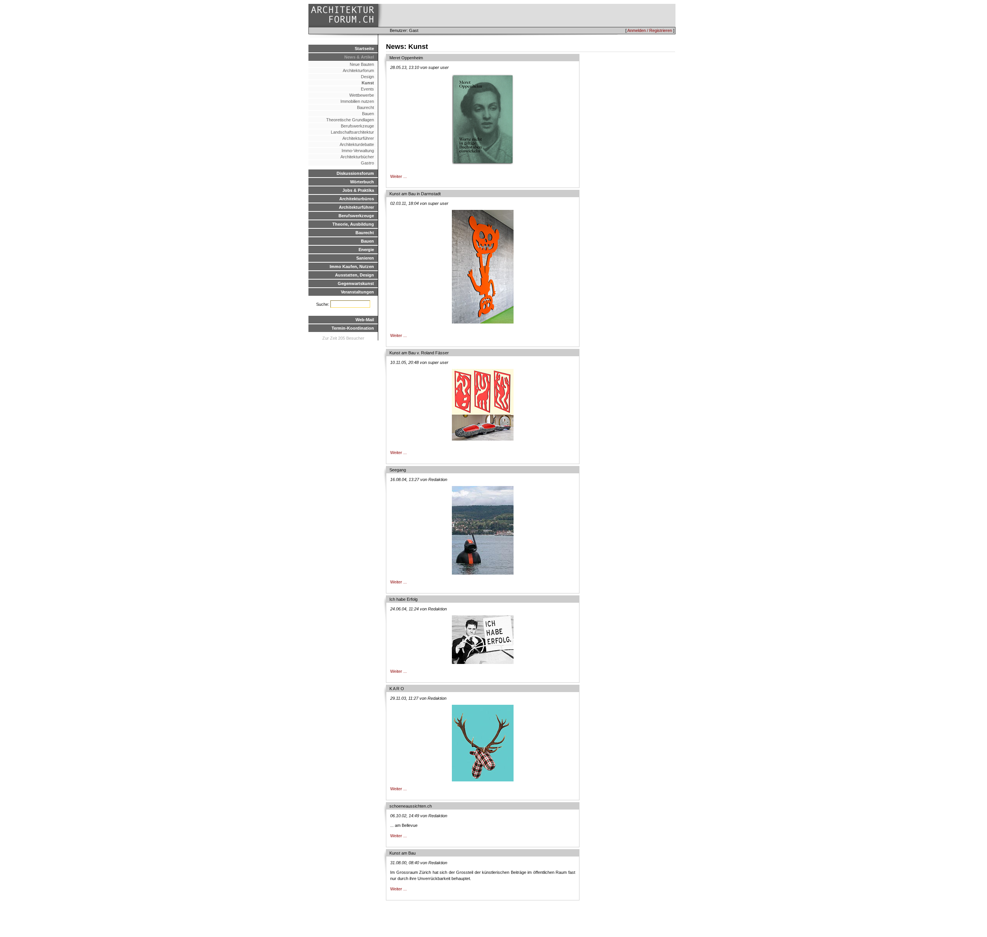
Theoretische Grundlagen (350, 119)
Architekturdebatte (357, 144)
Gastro (367, 163)
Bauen (368, 113)
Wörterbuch (362, 181)
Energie (366, 249)
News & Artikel (359, 57)
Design (367, 76)
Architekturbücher (357, 156)
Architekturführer (358, 138)
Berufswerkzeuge (357, 126)
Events (367, 89)
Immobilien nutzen (357, 101)
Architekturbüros (356, 198)
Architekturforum (358, 70)
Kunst (368, 82)
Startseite (364, 48)
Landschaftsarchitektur (352, 132)
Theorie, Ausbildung (353, 224)
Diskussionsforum (355, 173)
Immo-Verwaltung (358, 150)
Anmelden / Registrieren (649, 30)
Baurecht (365, 107)
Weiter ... (398, 176)
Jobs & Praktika (358, 190)
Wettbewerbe (361, 95)
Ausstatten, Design (354, 275)
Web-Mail (364, 319)
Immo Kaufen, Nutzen (352, 266)
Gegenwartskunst (356, 283)
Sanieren (365, 258)
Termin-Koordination (353, 328)
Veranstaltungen (357, 292)
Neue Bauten (362, 64)
